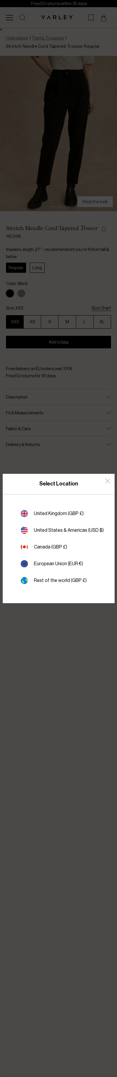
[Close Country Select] (107, 480)
